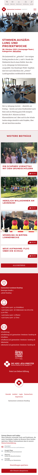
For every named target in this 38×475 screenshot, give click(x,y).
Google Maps (13, 451)
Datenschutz (28, 394)
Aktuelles (17, 51)
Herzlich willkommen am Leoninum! (18, 201)
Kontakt (8, 394)
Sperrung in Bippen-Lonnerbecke (15, 236)
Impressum (19, 397)
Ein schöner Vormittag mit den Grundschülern (18, 167)
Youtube (13, 459)
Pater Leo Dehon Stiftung (19, 371)
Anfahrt (14, 394)
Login (21, 394)
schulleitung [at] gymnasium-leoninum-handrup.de (18, 334)
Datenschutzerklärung (8, 443)
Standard (14, 446)
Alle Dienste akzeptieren (19, 471)
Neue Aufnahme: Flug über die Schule (16, 249)
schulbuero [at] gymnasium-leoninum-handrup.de (18, 340)
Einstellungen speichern (19, 465)
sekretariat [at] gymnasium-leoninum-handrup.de (18, 345)
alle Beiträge (19, 265)
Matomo (13, 455)
